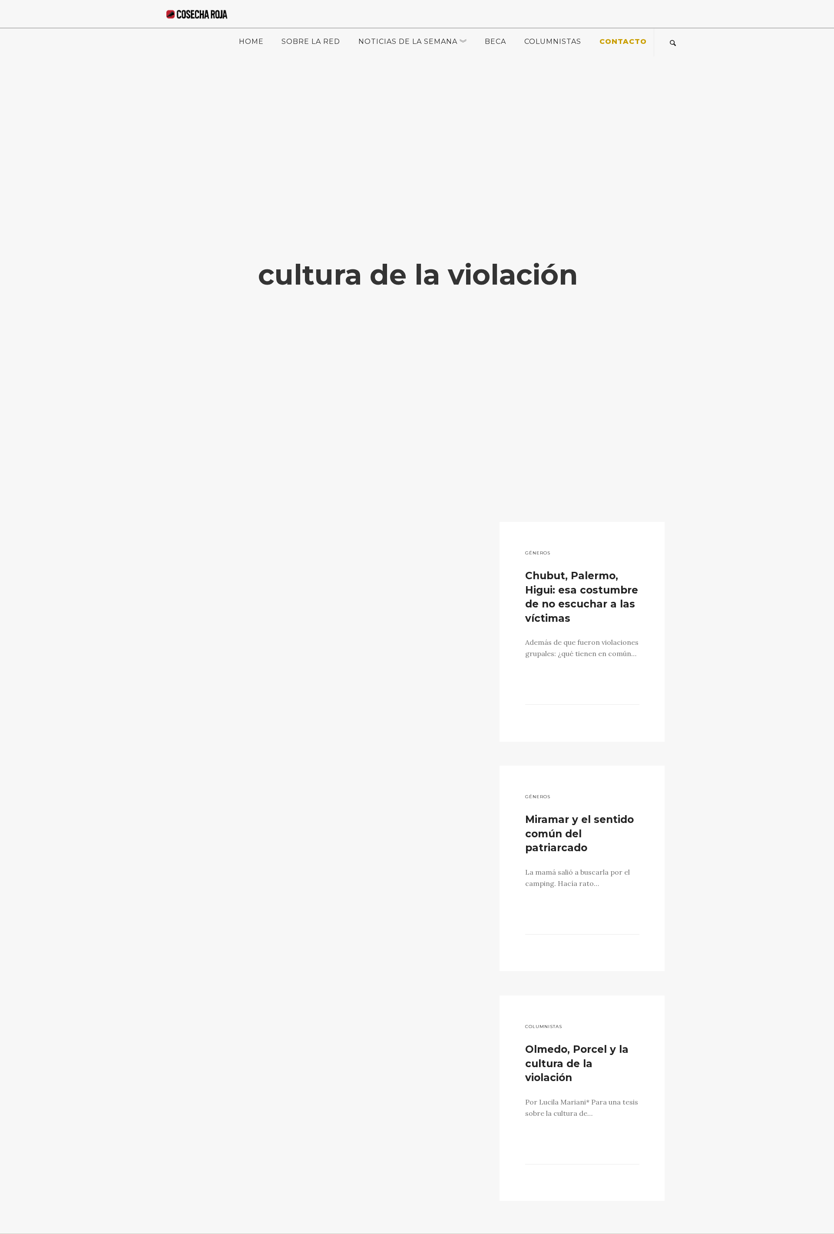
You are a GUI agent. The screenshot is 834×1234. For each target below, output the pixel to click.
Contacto (623, 41)
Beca (495, 41)
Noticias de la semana (407, 41)
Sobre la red (310, 41)
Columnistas (552, 41)
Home (251, 41)
